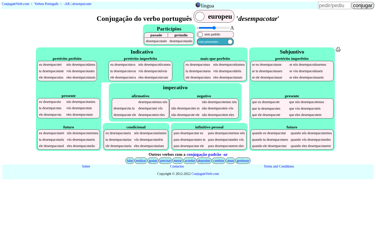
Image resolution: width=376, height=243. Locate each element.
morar (178, 161)
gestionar (243, 161)
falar (130, 161)
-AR (67, 4)
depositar (204, 161)
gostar (153, 161)
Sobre (86, 166)
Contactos (177, 166)
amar (230, 161)
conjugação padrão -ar (207, 154)
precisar (165, 161)
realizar (141, 161)
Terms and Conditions (279, 166)
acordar (190, 161)
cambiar (218, 161)
